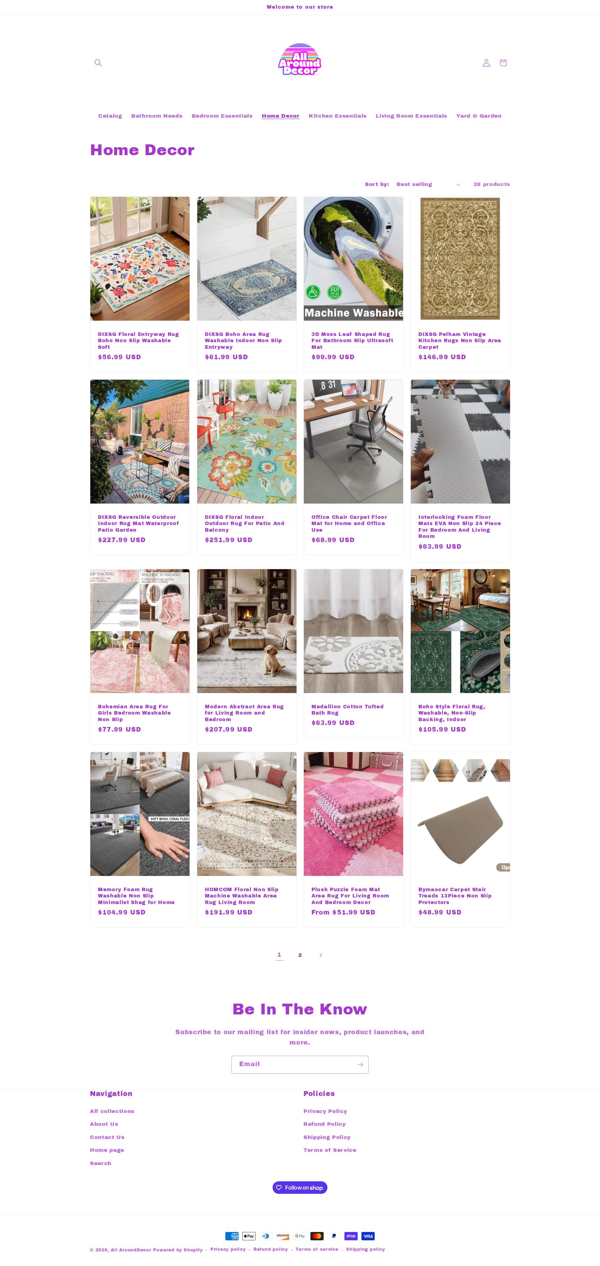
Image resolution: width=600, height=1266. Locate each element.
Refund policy (270, 1249)
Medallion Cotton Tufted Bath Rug (347, 709)
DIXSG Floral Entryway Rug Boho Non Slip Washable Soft (138, 340)
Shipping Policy (327, 1137)
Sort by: (377, 184)
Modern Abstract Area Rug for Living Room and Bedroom (244, 712)
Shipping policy (365, 1249)
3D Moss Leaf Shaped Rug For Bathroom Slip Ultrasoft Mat (352, 340)
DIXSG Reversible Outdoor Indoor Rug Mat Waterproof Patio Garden (139, 523)
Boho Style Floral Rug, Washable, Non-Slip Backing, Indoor (451, 712)
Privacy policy (228, 1249)
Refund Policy (324, 1124)
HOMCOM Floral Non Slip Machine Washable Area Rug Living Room (242, 895)
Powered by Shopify (178, 1250)
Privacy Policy (325, 1111)
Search (100, 1163)
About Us (104, 1124)
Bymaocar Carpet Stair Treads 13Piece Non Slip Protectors (455, 895)
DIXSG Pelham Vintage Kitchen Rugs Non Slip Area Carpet (459, 340)
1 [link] (279, 955)
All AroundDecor (132, 1250)
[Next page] (320, 955)
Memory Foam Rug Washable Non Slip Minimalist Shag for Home (136, 895)
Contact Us (107, 1137)
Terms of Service (330, 1150)
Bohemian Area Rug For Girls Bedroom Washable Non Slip (134, 712)
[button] (98, 62)
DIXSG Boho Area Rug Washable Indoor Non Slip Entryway (243, 340)
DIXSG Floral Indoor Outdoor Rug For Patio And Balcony (245, 523)
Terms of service (316, 1249)
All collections (112, 1111)
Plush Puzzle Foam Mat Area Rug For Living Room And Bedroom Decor (350, 895)
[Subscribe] (360, 1065)
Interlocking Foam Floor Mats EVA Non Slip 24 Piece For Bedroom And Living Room (459, 526)
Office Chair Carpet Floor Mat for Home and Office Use (349, 523)
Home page (107, 1150)
